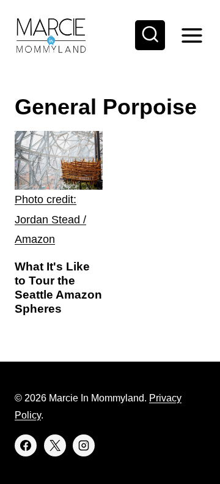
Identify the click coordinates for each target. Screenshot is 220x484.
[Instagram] (84, 445)
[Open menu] (191, 35)
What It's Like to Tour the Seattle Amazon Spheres (58, 287)
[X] (55, 445)
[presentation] (59, 190)
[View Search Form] (150, 35)
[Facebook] (26, 445)
